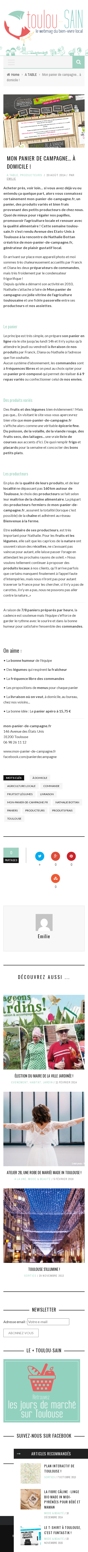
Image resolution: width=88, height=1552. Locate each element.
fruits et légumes (19, 794)
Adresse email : (15, 1321)
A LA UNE (20, 1179)
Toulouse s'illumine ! (44, 1269)
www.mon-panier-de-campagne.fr (29, 751)
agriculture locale (21, 786)
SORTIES (30, 1276)
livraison (47, 794)
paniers (12, 810)
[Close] (19, 1454)
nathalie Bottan (67, 802)
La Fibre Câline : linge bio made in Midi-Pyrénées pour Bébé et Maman (62, 1499)
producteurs (34, 810)
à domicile (39, 778)
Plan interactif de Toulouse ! (59, 1468)
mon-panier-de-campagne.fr (27, 802)
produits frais (62, 810)
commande (51, 786)
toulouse (14, 818)
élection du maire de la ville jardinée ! (44, 1076)
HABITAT (35, 1082)
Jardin (48, 1082)
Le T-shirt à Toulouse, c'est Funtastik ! (62, 1530)
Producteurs (31, 175)
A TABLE (12, 175)
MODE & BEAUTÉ (39, 1179)
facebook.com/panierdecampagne (30, 756)
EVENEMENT (19, 1082)
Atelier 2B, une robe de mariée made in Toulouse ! (44, 1172)
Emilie (11, 179)
